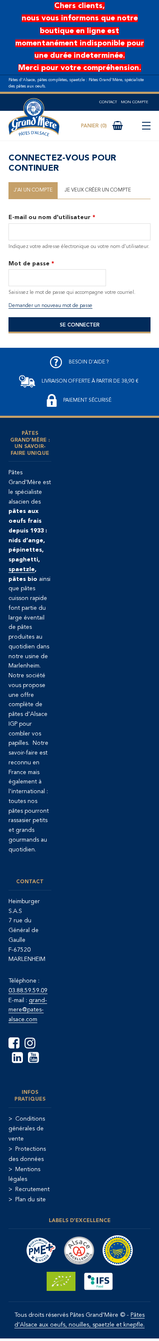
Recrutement (32, 1189)
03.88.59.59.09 (27, 991)
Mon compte (134, 102)
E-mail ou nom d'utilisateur (51, 217)
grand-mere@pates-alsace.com (27, 1010)
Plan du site (30, 1200)
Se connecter (80, 325)
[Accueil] (33, 117)
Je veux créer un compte (97, 190)
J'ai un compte (33, 190)
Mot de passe (31, 264)
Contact (108, 102)
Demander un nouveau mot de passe (50, 305)
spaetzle (21, 569)
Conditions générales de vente (26, 1129)
